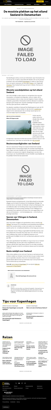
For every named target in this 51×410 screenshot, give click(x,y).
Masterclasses (39, 386)
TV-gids (44, 4)
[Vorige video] (15, 127)
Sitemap (18, 401)
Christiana (9, 85)
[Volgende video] (22, 127)
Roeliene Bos (20, 21)
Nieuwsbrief (36, 4)
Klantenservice (40, 388)
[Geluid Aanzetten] (29, 122)
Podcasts (29, 4)
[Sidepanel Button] (4, 1)
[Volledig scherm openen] (30, 133)
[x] (16, 383)
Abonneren (40, 1)
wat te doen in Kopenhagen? (19, 264)
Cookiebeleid (12, 401)
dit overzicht (36, 140)
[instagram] (25, 383)
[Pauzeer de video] (19, 127)
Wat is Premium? (8, 4)
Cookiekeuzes (6, 407)
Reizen (7, 337)
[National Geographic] (9, 1)
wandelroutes (37, 109)
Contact (27, 388)
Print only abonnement (6, 388)
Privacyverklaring (5, 401)
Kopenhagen (26, 81)
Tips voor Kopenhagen (19, 301)
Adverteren (4, 390)
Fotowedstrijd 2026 (19, 4)
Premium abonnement (18, 388)
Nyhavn (31, 83)
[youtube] (19, 383)
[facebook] (22, 383)
